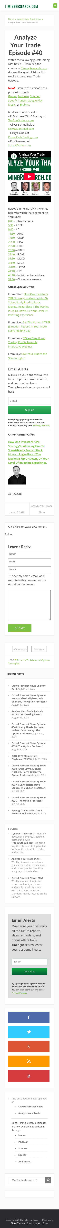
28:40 (11, 254)
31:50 (11, 258)
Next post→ (39, 649)
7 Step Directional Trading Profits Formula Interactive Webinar (26, 342)
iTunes (12, 96)
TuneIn (22, 100)
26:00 (11, 250)
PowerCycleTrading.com (23, 137)
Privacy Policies (41, 425)
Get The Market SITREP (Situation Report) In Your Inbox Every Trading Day (29, 327)
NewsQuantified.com (21, 128)
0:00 (10, 221)
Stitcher (35, 96)
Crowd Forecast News (30, 1106)
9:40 (10, 229)
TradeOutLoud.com (22, 842)
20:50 (11, 242)
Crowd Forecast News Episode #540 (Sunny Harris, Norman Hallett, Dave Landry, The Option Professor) (28, 729)
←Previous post (20, 649)
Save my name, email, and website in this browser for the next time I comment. (27, 580)
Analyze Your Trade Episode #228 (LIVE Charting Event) (27, 713)
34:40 (11, 263)
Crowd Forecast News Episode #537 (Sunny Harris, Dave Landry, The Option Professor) (28, 784)
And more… (25, 1161)
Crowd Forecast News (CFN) (27, 878)
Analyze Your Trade (29, 1113)
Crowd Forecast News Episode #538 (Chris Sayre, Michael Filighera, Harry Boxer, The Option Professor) (28, 770)
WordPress (43, 1223)
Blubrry (24, 104)
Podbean (23, 96)
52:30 (11, 279)
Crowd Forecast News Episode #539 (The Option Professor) (28, 745)
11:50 (11, 233)
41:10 (11, 271)
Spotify (12, 100)
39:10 (11, 267)
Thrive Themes (18, 1223)
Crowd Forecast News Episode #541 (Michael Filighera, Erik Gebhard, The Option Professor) (29, 698)
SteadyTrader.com (19, 145)
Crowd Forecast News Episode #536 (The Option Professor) (28, 799)
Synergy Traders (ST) (23, 833)
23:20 (11, 246)
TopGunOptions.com (21, 120)
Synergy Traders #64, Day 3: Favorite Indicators (27, 812)
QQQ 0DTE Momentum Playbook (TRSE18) (24, 757)
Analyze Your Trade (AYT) (25, 858)
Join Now (29, 971)
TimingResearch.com (34, 68)
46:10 (11, 275)
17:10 (11, 237)
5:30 (10, 225)
